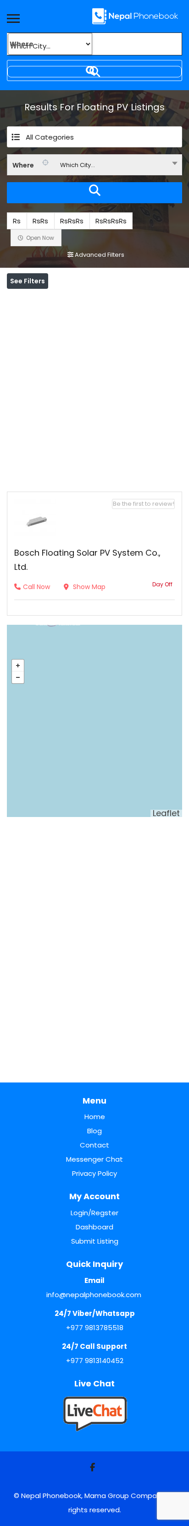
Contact (94, 1145)
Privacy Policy (94, 1173)
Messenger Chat (94, 1159)
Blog (94, 1131)
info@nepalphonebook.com (93, 1294)
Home (94, 1116)
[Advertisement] (94, 388)
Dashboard (94, 1227)
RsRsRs (71, 221)
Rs (17, 221)
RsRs (40, 221)
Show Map (88, 586)
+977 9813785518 (94, 1327)
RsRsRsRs (111, 221)
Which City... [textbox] (77, 165)
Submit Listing (94, 1241)
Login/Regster (94, 1213)
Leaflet (166, 813)
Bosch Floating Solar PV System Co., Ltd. (87, 560)
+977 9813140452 (94, 1360)
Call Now (36, 586)
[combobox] (94, 164)
